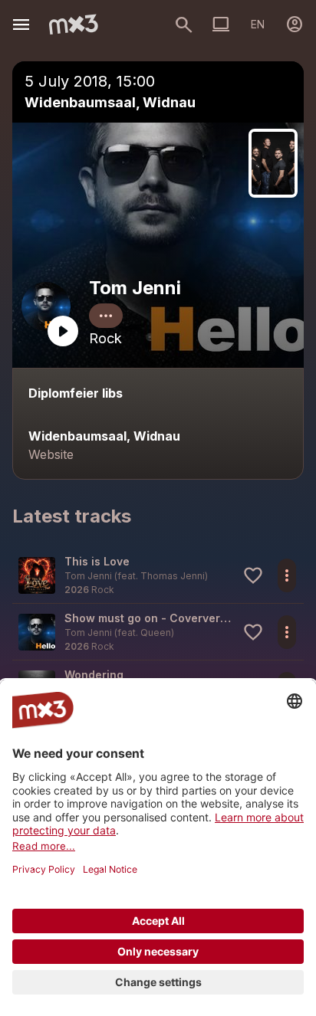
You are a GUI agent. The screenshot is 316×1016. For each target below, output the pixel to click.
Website (51, 454)
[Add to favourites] (253, 575)
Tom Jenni (135, 288)
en (258, 24)
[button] (158, 575)
